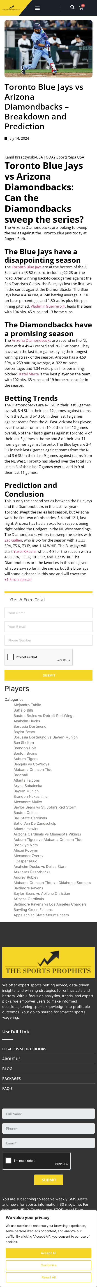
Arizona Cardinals (29, 899)
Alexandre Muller (28, 802)
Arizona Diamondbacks (31, 340)
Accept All (48, 1253)
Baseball (21, 775)
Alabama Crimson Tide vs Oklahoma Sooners (52, 882)
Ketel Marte (29, 374)
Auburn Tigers (25, 758)
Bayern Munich (26, 791)
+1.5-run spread (18, 579)
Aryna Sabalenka (28, 785)
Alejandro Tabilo (27, 705)
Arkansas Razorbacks (32, 872)
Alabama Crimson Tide (33, 769)
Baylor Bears (24, 731)
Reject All (48, 1277)
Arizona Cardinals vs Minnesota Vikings (47, 834)
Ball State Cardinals (30, 818)
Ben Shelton (24, 742)
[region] (48, 1248)
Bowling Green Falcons (33, 909)
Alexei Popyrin (26, 850)
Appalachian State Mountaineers (41, 915)
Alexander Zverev (29, 855)
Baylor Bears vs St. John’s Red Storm (45, 807)
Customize (48, 1265)
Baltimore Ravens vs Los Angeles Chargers (50, 904)
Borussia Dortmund (30, 726)
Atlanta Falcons (27, 780)
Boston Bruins (25, 753)
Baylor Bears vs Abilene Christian (42, 893)
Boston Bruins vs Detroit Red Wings (44, 715)
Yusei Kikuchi (25, 551)
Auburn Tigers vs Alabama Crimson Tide (48, 839)
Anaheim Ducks (27, 721)
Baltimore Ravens (28, 888)
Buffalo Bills (24, 710)
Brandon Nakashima (31, 796)
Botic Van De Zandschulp (35, 823)
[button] (37, 8)
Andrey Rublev (26, 877)
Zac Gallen (13, 540)
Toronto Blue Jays (27, 266)
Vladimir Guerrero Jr (48, 306)
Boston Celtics (26, 812)
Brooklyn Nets (26, 845)
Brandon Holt (25, 748)
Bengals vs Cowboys (31, 764)
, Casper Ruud (25, 861)
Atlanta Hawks (26, 828)
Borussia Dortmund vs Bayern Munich (46, 737)
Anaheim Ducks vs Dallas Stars (40, 866)
